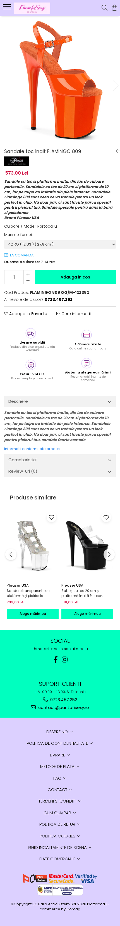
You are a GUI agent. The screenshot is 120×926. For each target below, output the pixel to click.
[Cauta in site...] (104, 8)
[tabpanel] (60, 80)
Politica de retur (57, 824)
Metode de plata (58, 766)
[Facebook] (55, 660)
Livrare (58, 755)
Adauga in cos (75, 277)
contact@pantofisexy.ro (63, 707)
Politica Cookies (58, 836)
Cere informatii (75, 313)
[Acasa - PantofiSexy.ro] (36, 8)
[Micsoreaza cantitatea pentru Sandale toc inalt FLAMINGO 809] (27, 280)
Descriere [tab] (18, 401)
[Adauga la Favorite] (51, 517)
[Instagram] (64, 660)
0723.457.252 (63, 700)
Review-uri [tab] (22, 471)
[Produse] (8, 8)
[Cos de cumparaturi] (114, 8)
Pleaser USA (18, 585)
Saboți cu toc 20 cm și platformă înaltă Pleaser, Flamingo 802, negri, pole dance (82, 593)
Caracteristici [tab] (22, 460)
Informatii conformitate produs (32, 448)
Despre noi (58, 732)
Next (115, 86)
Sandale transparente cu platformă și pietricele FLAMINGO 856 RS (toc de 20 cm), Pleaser (30, 593)
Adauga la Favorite (27, 313)
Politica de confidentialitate (58, 743)
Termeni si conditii (58, 801)
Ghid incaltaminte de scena (58, 847)
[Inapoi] (116, 151)
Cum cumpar (58, 813)
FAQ (58, 778)
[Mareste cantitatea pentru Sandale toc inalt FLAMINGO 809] (27, 273)
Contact (58, 789)
